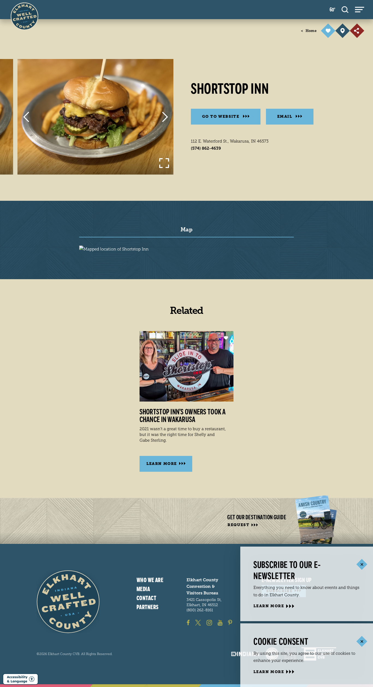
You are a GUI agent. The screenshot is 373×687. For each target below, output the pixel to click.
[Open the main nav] (359, 10)
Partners (148, 607)
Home (308, 31)
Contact (146, 598)
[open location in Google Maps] (114, 249)
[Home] (68, 601)
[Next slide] (165, 117)
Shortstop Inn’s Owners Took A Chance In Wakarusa (183, 415)
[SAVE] (328, 30)
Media (143, 589)
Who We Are (150, 580)
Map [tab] (186, 229)
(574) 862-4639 (206, 148)
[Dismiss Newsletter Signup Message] (362, 564)
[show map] (342, 30)
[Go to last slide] (26, 117)
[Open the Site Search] (345, 9)
